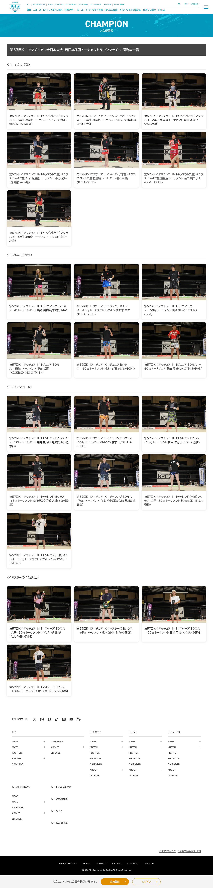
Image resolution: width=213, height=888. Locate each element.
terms (87, 863)
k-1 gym (56, 811)
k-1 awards (59, 799)
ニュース (37, 10)
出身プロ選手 (149, 10)
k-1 (61, 787)
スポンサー (70, 10)
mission (149, 863)
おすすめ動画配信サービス (189, 851)
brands (16, 758)
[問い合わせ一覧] (187, 3)
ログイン (146, 882)
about (55, 747)
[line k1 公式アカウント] (64, 719)
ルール (80, 10)
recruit (117, 863)
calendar (57, 741)
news (15, 741)
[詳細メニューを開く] (206, 7)
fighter (17, 753)
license (55, 753)
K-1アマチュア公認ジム (130, 10)
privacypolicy (68, 863)
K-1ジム (161, 10)
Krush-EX (59, 4)
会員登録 (114, 882)
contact (101, 863)
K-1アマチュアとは (94, 10)
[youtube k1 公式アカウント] (71, 719)
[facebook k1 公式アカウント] (49, 719)
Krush (50, 4)
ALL (28, 4)
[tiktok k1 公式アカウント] (57, 719)
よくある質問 (111, 10)
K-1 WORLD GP (39, 4)
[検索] (180, 4)
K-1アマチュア (71, 4)
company (133, 863)
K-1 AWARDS (96, 4)
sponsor (17, 764)
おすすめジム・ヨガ (167, 851)
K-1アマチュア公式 (52, 10)
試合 (29, 10)
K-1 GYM (107, 4)
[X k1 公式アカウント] (35, 719)
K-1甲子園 (83, 4)
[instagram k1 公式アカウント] (42, 719)
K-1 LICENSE (119, 4)
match (16, 747)
